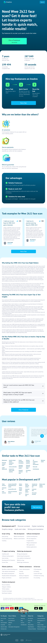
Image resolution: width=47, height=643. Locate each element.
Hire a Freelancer (24, 640)
